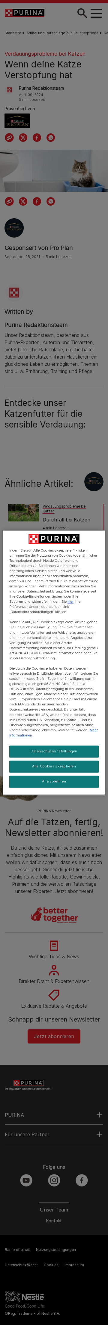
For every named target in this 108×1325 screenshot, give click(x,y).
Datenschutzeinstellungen (54, 751)
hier (71, 602)
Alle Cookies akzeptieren (54, 766)
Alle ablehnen (54, 781)
